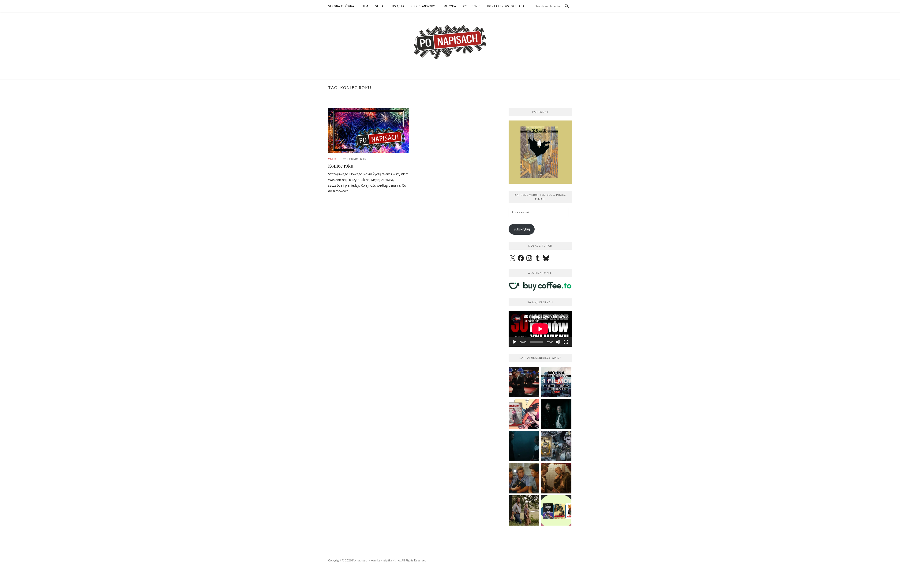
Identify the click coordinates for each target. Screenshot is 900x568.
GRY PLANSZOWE (424, 6)
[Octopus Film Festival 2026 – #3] (556, 510)
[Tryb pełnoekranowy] (565, 342)
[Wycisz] (558, 342)
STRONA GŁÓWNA (341, 6)
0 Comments (356, 159)
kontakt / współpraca (506, 6)
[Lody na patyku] (524, 478)
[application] (540, 329)
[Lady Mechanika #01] (556, 446)
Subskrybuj (522, 229)
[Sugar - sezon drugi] (524, 382)
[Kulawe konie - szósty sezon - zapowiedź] (556, 414)
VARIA (332, 159)
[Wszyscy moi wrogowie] (524, 510)
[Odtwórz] (514, 342)
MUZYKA (450, 6)
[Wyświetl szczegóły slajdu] (540, 152)
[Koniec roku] (368, 130)
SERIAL (380, 6)
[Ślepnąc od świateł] (556, 478)
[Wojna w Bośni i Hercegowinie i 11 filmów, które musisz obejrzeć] (556, 382)
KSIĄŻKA (398, 6)
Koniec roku (340, 165)
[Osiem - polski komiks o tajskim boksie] (524, 414)
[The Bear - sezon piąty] (524, 446)
